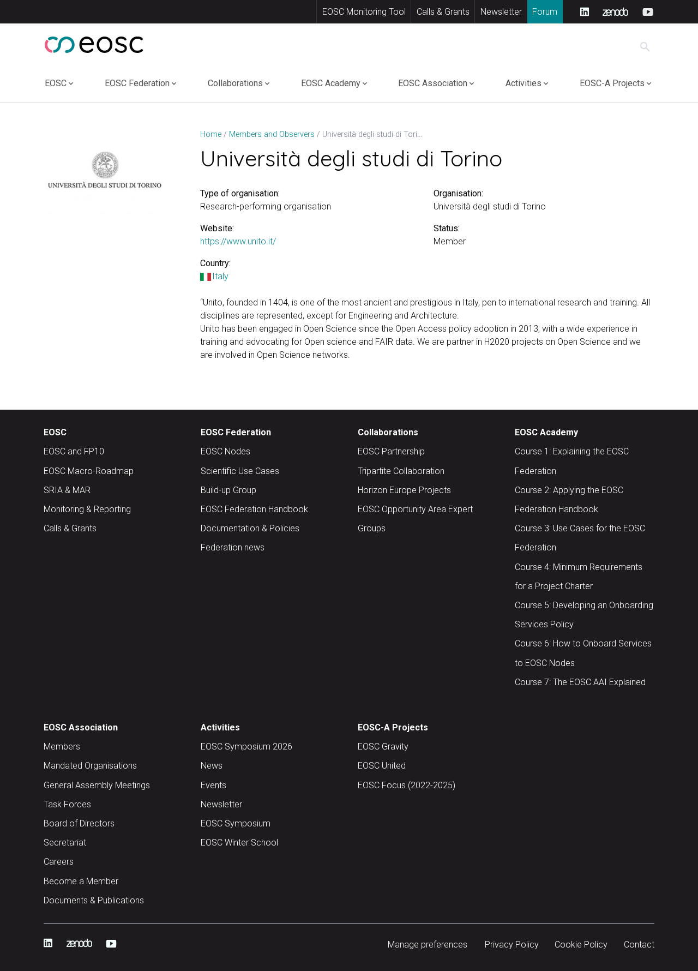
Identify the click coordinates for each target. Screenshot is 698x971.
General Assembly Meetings (97, 785)
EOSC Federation (137, 83)
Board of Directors (79, 823)
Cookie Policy (581, 944)
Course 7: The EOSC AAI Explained (580, 682)
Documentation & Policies (250, 528)
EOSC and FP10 (74, 451)
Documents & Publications (94, 900)
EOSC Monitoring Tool (364, 12)
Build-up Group (228, 490)
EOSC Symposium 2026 (246, 746)
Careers (59, 861)
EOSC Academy (330, 83)
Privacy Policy (512, 944)
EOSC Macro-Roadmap (89, 471)
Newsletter (501, 12)
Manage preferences (427, 944)
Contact (639, 944)
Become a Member (81, 881)
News (211, 765)
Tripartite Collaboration (401, 471)
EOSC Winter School (239, 842)
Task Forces (67, 804)
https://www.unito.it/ (238, 241)
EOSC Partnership (391, 451)
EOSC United (382, 765)
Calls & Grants (443, 12)
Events (213, 785)
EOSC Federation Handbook (254, 509)
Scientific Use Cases (240, 471)
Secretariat (65, 842)
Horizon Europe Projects (404, 490)
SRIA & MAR (67, 490)
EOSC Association (432, 83)
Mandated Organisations (90, 765)
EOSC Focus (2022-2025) (406, 785)
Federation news (232, 547)
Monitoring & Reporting (87, 509)
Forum (544, 12)
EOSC (56, 83)
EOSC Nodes (225, 451)
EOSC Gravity (383, 746)
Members (62, 746)
